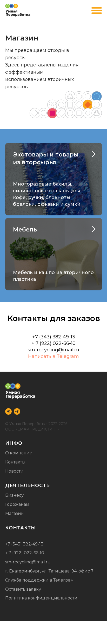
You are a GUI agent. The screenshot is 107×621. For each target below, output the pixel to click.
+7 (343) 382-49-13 (24, 544)
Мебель (25, 229)
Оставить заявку (23, 589)
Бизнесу (14, 495)
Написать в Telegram (53, 356)
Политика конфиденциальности (41, 598)
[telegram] (17, 411)
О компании (19, 453)
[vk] (8, 411)
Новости (14, 471)
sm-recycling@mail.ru (53, 350)
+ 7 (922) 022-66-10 (53, 343)
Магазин (14, 513)
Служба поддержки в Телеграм (39, 580)
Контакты (15, 462)
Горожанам (17, 504)
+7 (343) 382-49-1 (52, 337)
